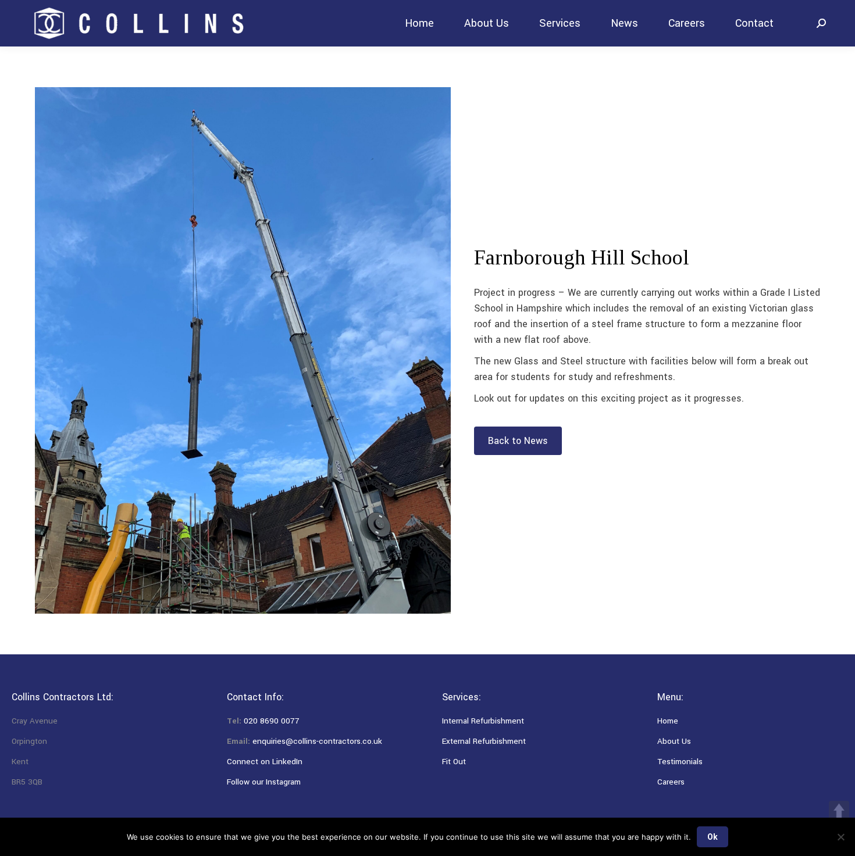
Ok (712, 836)
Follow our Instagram (264, 781)
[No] (840, 837)
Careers (671, 781)
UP (839, 811)
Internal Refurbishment (483, 720)
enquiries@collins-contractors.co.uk (317, 741)
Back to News (518, 440)
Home (667, 720)
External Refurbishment (484, 741)
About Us (674, 741)
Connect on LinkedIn (264, 761)
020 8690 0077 (272, 720)
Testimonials (680, 761)
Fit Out (454, 761)
